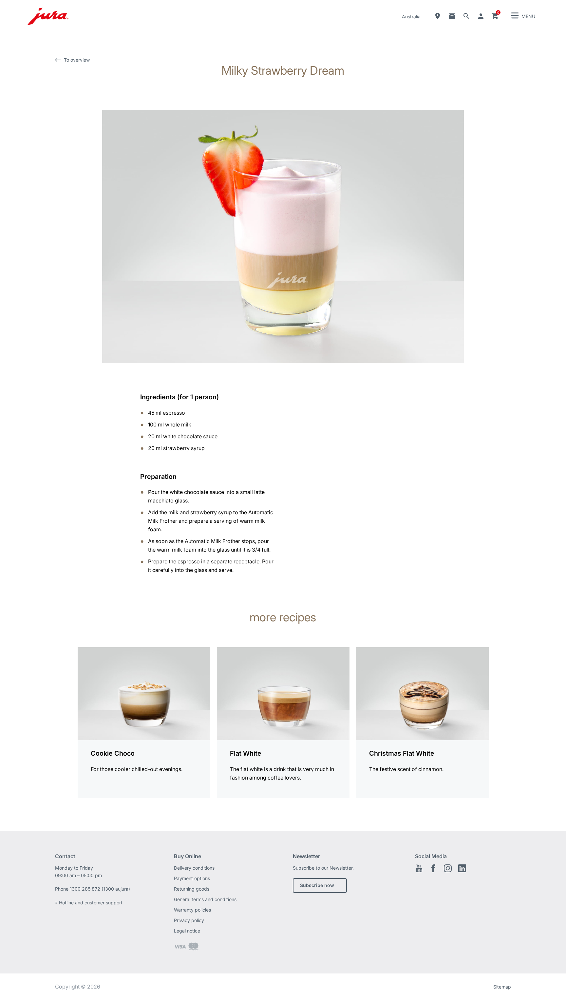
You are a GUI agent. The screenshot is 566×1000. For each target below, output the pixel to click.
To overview (77, 60)
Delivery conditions (194, 868)
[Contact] (452, 16)
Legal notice (187, 931)
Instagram (448, 868)
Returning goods (191, 889)
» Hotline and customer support (89, 902)
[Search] (466, 16)
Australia (411, 16)
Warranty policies (192, 910)
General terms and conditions (205, 899)
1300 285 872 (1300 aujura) (100, 889)
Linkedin (462, 868)
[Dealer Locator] (438, 16)
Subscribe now (317, 885)
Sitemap (502, 987)
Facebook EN (433, 868)
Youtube (419, 868)
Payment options (192, 878)
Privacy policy (189, 920)
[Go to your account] (481, 16)
